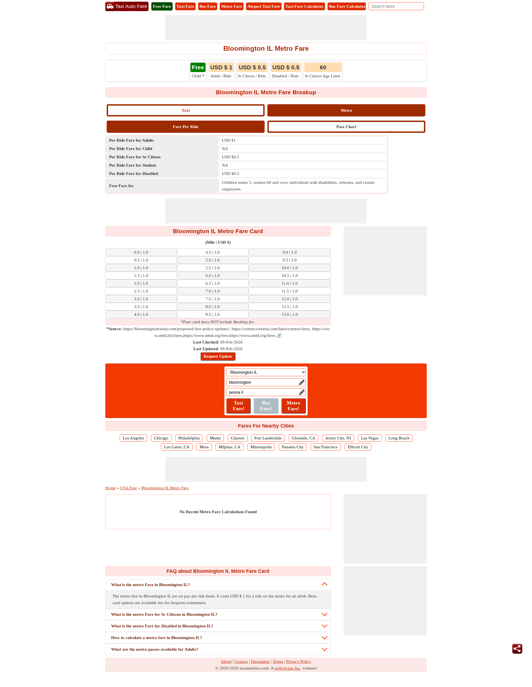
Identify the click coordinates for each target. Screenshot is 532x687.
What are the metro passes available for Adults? (154, 649)
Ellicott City (358, 447)
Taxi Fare (185, 6)
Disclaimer (260, 661)
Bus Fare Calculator (347, 6)
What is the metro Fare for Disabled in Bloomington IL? (162, 626)
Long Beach (399, 438)
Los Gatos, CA (177, 447)
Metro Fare (231, 6)
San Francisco (326, 447)
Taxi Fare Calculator (304, 6)
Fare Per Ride (185, 126)
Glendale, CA (303, 438)
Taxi (186, 110)
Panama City (293, 447)
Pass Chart (346, 126)
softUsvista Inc (287, 668)
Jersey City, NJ (338, 438)
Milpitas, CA (230, 447)
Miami (215, 438)
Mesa (204, 447)
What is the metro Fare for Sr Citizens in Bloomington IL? (164, 614)
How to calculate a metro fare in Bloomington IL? (156, 637)
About (226, 661)
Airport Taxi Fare (263, 6)
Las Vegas (369, 438)
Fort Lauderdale (268, 438)
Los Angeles (133, 438)
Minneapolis (261, 447)
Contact (241, 661)
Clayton (237, 438)
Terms (278, 661)
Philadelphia (189, 438)
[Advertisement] (266, 27)
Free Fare (162, 6)
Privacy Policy (298, 661)
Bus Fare (208, 6)
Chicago (161, 438)
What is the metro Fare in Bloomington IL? (150, 584)
